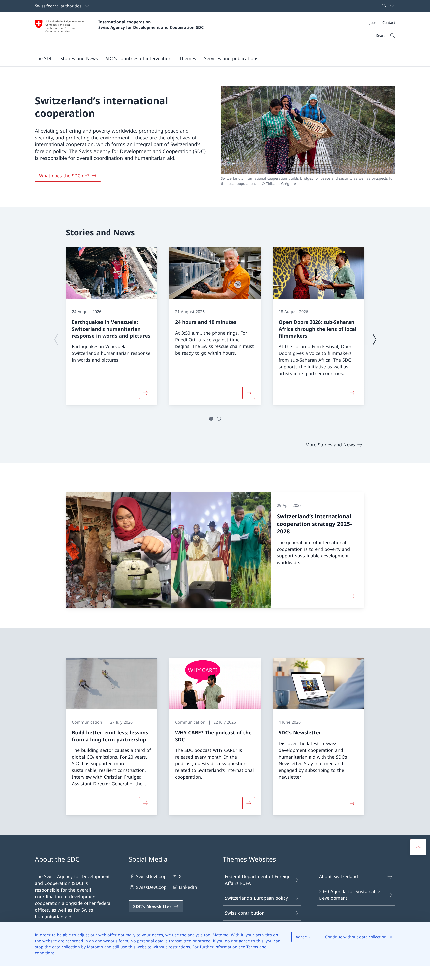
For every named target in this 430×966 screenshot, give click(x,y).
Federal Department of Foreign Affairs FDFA (258, 879)
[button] (43, 58)
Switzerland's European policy (256, 898)
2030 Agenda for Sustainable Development (349, 894)
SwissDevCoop (151, 876)
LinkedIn (188, 887)
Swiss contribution (245, 913)
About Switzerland (338, 876)
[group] (112, 326)
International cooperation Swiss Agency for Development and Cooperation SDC (151, 24)
